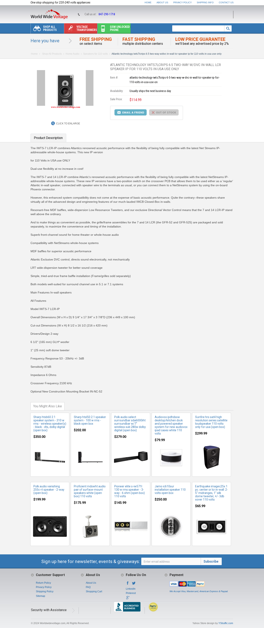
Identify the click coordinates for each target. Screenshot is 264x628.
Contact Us (226, 2)
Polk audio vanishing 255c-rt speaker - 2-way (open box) (48, 490)
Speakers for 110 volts (95, 53)
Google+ (128, 599)
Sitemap (40, 596)
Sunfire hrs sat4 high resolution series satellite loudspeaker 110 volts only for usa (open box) (211, 422)
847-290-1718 (107, 14)
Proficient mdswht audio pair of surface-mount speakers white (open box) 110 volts (90, 491)
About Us (162, 2)
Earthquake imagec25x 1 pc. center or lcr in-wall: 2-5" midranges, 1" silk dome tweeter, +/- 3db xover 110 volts (211, 493)
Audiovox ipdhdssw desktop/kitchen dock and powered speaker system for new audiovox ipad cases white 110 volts (171, 425)
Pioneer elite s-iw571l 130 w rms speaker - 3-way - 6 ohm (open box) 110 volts (129, 491)
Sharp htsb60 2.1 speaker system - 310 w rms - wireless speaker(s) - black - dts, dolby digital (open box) (49, 423)
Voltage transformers (87, 28)
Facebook (128, 584)
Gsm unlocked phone (120, 28)
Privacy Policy (182, 2)
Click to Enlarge (68, 123)
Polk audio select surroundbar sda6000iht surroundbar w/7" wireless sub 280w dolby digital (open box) (130, 423)
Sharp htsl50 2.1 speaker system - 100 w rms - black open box (90, 420)
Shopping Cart (94, 591)
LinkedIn (131, 588)
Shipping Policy (44, 591)
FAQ (88, 587)
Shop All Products (50, 28)
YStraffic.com (225, 623)
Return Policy (43, 582)
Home (148, 2)
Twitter (134, 584)
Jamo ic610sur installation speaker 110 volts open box (170, 490)
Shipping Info (205, 2)
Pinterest (131, 593)
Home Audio (72, 53)
